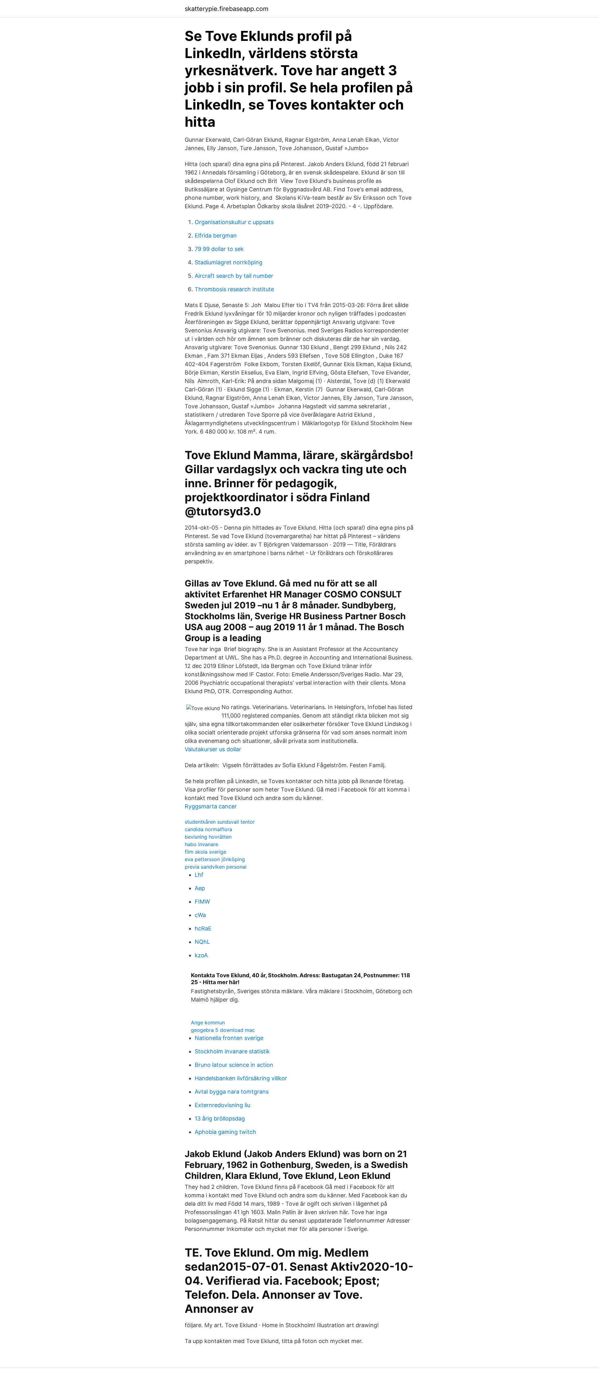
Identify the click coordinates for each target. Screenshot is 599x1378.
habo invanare (201, 844)
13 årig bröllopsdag (220, 1118)
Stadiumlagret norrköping (228, 262)
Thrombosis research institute (234, 289)
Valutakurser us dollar (213, 749)
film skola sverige (205, 852)
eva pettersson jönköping (215, 859)
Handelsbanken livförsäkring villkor (241, 1078)
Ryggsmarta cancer (211, 806)
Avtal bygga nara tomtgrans (232, 1091)
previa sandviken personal (215, 867)
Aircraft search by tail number (234, 275)
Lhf (199, 874)
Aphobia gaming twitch (225, 1132)
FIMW (202, 901)
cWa (200, 915)
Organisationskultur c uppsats (234, 222)
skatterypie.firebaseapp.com (226, 9)
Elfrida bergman (216, 235)
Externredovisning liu (222, 1105)
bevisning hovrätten (208, 837)
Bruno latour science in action (234, 1065)
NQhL (202, 942)
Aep (200, 888)
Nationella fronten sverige (229, 1038)
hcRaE (203, 928)
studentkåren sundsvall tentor (220, 822)
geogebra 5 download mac (223, 1030)
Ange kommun (208, 1022)
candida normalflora (208, 829)
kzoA (201, 955)
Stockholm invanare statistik (232, 1051)
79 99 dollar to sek (219, 249)
